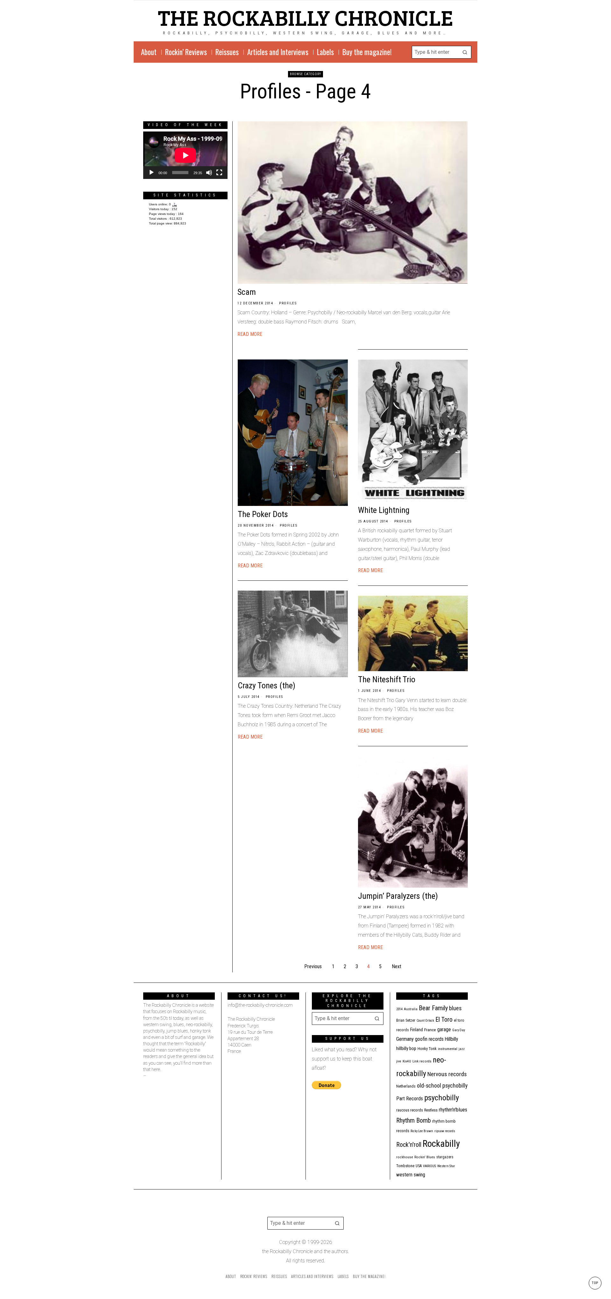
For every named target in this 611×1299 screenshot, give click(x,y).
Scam (246, 292)
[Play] (151, 172)
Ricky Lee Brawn (422, 1131)
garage (444, 1029)
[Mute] (209, 172)
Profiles (288, 303)
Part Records (409, 1099)
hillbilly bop (406, 1048)
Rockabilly (441, 1143)
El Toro (444, 1019)
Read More (249, 334)
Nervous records (447, 1074)
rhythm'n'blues (453, 1110)
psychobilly (441, 1097)
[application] (185, 155)
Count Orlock (425, 1021)
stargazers (444, 1157)
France (430, 1029)
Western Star (446, 1166)
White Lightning (384, 510)
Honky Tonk (427, 1048)
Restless (431, 1110)
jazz (462, 1049)
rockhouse (404, 1157)
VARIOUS (429, 1166)
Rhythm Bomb (413, 1120)
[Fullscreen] (219, 172)
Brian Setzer (405, 1020)
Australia (411, 1009)
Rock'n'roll (408, 1144)
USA (419, 1166)
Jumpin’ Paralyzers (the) (398, 896)
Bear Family (433, 1008)
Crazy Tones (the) (266, 685)
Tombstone (405, 1165)
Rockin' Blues (424, 1157)
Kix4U (407, 1061)
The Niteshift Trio (386, 679)
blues (455, 1008)
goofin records (429, 1039)
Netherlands (406, 1086)
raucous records (409, 1110)
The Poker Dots (263, 514)
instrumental (447, 1049)
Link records (422, 1061)
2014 (399, 1009)
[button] (465, 52)
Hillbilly (451, 1039)
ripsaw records (444, 1131)
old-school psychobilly (442, 1085)
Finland (416, 1029)
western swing (410, 1175)
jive (398, 1061)
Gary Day (458, 1030)
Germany (405, 1039)
